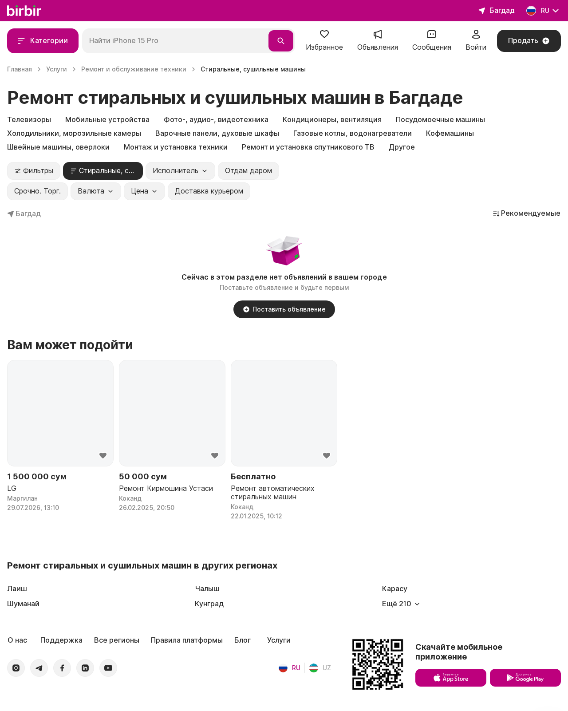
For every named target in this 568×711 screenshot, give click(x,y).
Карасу (394, 589)
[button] (324, 41)
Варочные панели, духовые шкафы (217, 133)
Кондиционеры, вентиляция (332, 119)
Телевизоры (29, 119)
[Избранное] (324, 37)
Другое (402, 147)
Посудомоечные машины (440, 119)
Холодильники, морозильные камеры (74, 133)
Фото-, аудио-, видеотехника (216, 119)
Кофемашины (450, 133)
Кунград (209, 604)
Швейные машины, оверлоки (58, 147)
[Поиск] (280, 40)
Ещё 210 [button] (396, 604)
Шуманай (23, 604)
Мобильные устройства (107, 119)
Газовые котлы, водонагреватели (352, 133)
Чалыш (207, 589)
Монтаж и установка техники (176, 147)
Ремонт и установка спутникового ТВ (308, 147)
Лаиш (17, 589)
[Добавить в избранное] (103, 455)
